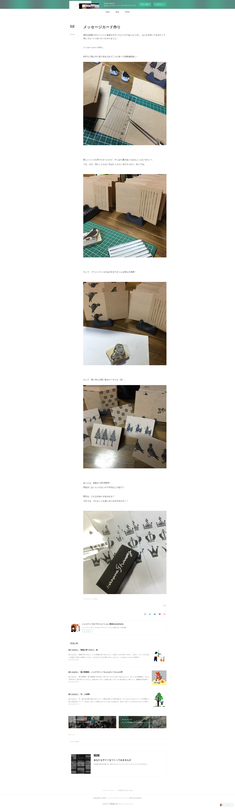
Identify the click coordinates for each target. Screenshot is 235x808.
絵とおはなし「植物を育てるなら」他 (83, 649)
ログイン (159, 4)
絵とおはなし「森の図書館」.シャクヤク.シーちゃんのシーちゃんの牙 (96, 672)
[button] (108, 12)
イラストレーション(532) (90, 599)
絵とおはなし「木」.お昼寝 (79, 694)
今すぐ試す (145, 4)
